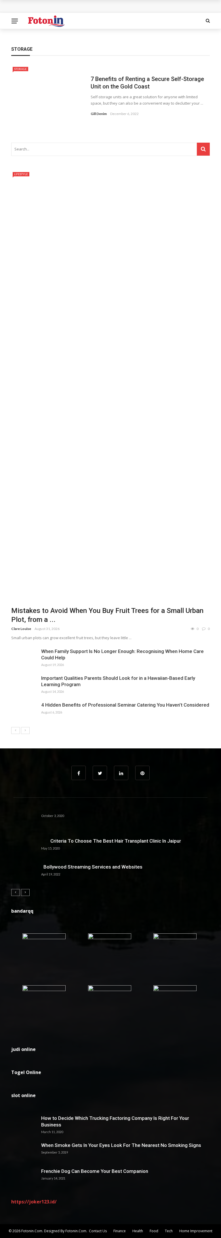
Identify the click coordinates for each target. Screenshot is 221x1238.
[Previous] (15, 730)
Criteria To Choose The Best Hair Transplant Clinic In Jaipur (111, 841)
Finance (119, 1230)
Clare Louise (21, 628)
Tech (169, 1230)
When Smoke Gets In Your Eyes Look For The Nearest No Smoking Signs (121, 1145)
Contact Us (98, 1230)
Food (154, 1230)
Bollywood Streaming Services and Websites (91, 867)
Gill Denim (99, 114)
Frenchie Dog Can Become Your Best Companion (94, 1171)
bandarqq (22, 911)
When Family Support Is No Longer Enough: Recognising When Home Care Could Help (103, 6)
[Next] (25, 730)
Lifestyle (21, 174)
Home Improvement (195, 1230)
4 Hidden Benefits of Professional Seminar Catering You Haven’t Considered (125, 705)
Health (137, 1230)
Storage (20, 69)
